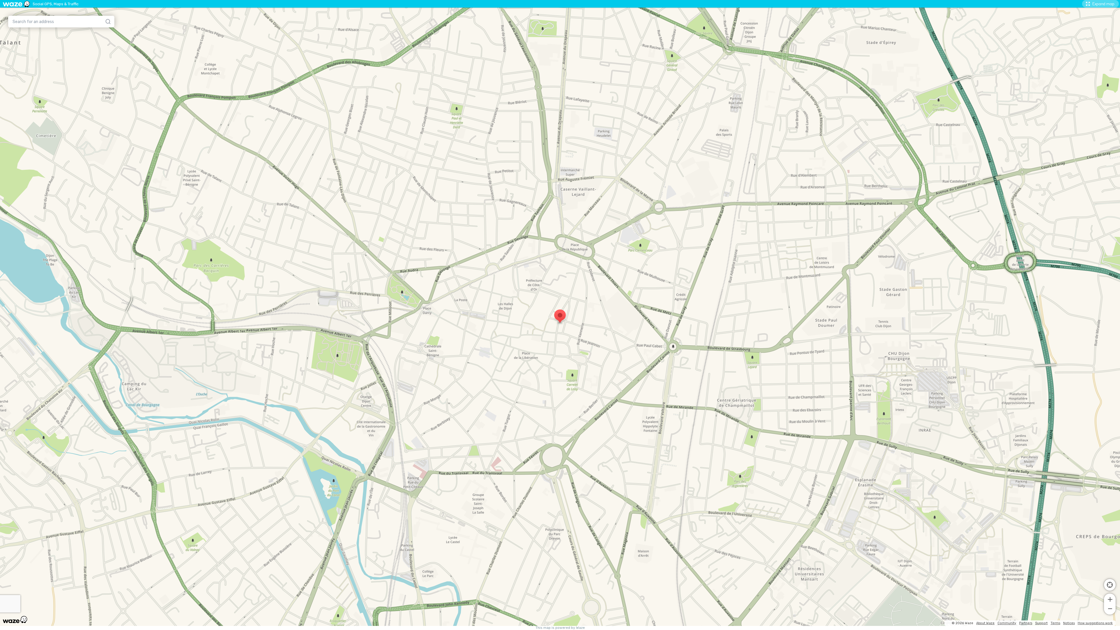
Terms (1055, 623)
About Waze (985, 623)
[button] (1110, 599)
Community (1007, 623)
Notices (1069, 623)
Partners (1025, 623)
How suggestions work (1095, 623)
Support (1041, 623)
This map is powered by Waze (560, 628)
